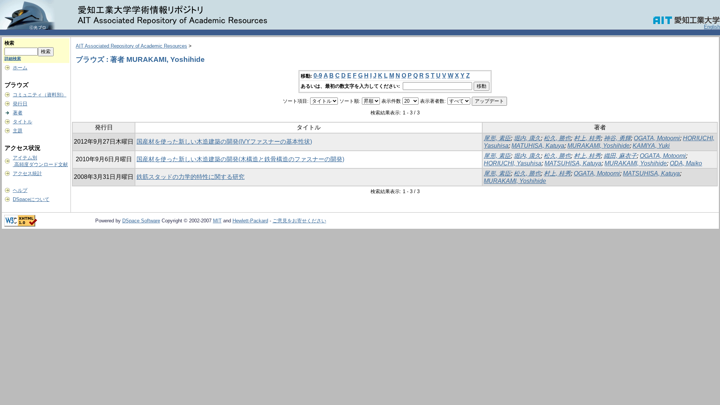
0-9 (318, 75)
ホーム (20, 67)
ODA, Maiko (686, 163)
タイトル (22, 121)
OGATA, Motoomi (657, 138)
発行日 (20, 103)
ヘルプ (20, 190)
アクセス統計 (27, 173)
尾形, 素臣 (497, 138)
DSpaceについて (31, 199)
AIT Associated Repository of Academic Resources (131, 46)
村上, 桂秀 (587, 138)
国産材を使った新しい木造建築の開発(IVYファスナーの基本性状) (224, 141)
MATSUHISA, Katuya (573, 163)
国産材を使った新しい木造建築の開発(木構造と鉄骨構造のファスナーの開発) (240, 159)
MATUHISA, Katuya (538, 145)
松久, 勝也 (557, 138)
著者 (17, 113)
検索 (9, 43)
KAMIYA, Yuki (651, 145)
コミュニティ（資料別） (39, 95)
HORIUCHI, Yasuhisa (513, 163)
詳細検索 (12, 58)
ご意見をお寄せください (299, 221)
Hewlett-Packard (250, 221)
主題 (17, 131)
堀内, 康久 (527, 138)
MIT (217, 221)
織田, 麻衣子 (620, 156)
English (712, 27)
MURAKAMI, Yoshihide (598, 145)
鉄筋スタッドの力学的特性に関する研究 (190, 177)
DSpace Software (141, 221)
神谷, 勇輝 (617, 138)
